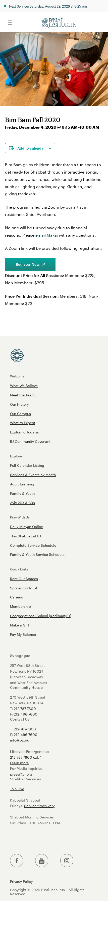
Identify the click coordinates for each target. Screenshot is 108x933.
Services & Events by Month (33, 475)
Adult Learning (22, 484)
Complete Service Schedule (33, 545)
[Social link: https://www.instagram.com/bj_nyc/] (66, 860)
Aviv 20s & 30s (22, 503)
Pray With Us (19, 517)
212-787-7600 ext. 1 (26, 757)
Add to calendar (31, 148)
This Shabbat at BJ (25, 536)
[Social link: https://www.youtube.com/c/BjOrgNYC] (41, 860)
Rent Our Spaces (24, 579)
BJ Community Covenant (30, 441)
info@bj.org (19, 740)
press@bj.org (21, 774)
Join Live (17, 789)
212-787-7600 (25, 708)
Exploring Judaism (25, 432)
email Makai (46, 235)
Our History (19, 404)
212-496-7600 (25, 714)
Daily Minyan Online (26, 527)
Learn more (19, 763)
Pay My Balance (23, 634)
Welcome (17, 376)
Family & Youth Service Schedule (37, 554)
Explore (16, 456)
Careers (16, 597)
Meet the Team (22, 395)
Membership (20, 606)
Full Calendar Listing (27, 465)
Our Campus (20, 413)
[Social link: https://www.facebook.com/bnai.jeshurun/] (16, 860)
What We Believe (24, 385)
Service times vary (39, 806)
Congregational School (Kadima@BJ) (40, 616)
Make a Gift (19, 625)
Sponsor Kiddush (24, 588)
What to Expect (22, 423)
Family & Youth (22, 493)
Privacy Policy (21, 882)
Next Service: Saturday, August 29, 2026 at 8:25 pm (48, 6)
